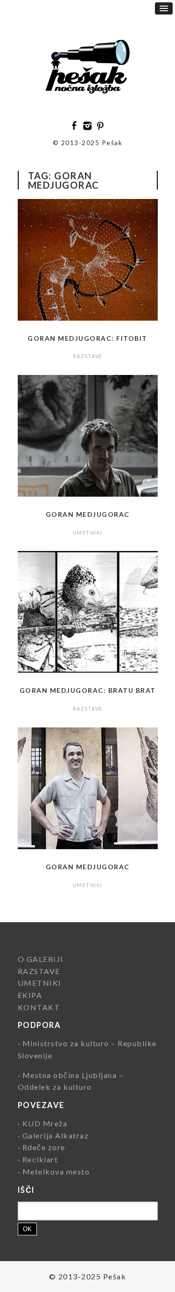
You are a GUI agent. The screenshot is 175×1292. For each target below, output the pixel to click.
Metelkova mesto (56, 1171)
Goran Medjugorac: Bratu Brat (88, 690)
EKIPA (30, 995)
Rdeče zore (43, 1147)
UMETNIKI (88, 532)
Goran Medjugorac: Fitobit (87, 338)
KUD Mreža (45, 1123)
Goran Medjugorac (88, 514)
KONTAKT (39, 1007)
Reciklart (40, 1159)
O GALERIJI (40, 958)
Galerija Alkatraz (55, 1135)
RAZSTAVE (88, 356)
